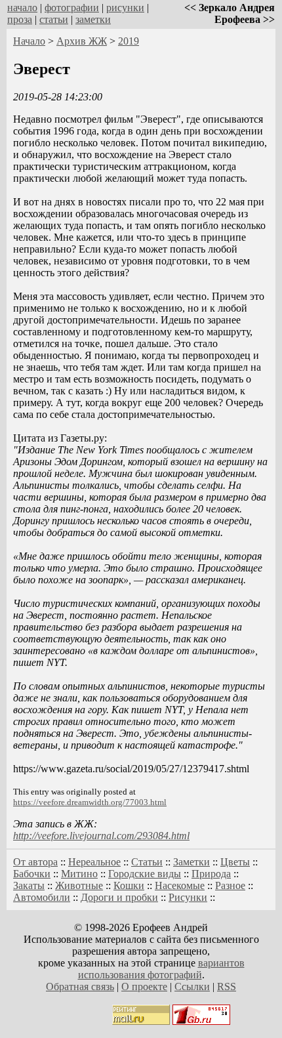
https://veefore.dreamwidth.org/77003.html (90, 802)
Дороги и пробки (119, 897)
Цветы (235, 861)
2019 (128, 41)
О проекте (144, 986)
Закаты (29, 885)
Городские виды (144, 873)
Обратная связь (80, 986)
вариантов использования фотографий (161, 968)
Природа (211, 873)
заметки (93, 19)
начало (22, 7)
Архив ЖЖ (81, 41)
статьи (53, 19)
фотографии (72, 7)
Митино (79, 873)
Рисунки (188, 897)
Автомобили (41, 897)
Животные (79, 885)
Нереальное (94, 861)
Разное (230, 885)
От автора (35, 861)
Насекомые (180, 885)
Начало (29, 41)
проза (19, 19)
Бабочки (31, 873)
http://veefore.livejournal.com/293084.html (101, 835)
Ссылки (192, 986)
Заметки (191, 861)
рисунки (125, 7)
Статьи (147, 861)
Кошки (128, 885)
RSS (226, 986)
